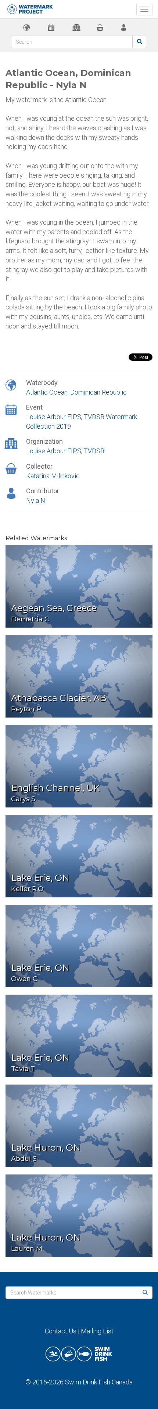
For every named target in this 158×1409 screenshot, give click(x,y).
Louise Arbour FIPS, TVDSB (65, 451)
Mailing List (97, 1331)
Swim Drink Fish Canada (99, 1382)
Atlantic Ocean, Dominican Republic (76, 392)
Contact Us (60, 1331)
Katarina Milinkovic (53, 476)
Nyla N (35, 500)
